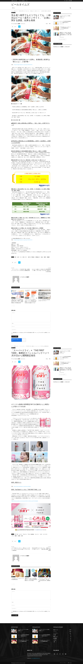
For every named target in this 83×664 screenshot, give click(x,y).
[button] (70, 8)
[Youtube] (71, 0)
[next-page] (14, 305)
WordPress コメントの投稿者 (58, 46)
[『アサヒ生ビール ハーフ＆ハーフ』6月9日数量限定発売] (56, 28)
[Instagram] (66, 0)
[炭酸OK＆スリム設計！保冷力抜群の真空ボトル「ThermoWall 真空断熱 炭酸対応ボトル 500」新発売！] (56, 34)
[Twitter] (68, 0)
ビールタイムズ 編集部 (17, 23)
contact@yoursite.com (35, 658)
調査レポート (13, 12)
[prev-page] (12, 305)
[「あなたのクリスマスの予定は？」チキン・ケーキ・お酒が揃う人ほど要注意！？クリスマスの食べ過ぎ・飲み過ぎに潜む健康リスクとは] (31, 294)
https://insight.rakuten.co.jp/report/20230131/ (23, 64)
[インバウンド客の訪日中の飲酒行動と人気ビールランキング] (44, 294)
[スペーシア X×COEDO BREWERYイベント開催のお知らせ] (56, 23)
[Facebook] (64, 0)
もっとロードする (62, 39)
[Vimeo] (69, 0)
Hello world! (67, 46)
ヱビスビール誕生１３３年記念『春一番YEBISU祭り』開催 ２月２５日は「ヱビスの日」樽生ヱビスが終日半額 (41, 270)
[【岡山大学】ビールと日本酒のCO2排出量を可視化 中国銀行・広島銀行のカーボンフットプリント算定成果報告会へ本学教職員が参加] (17, 294)
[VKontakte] (65, 654)
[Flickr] (60, 654)
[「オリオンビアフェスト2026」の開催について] (56, 17)
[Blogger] (54, 654)
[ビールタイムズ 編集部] (12, 23)
